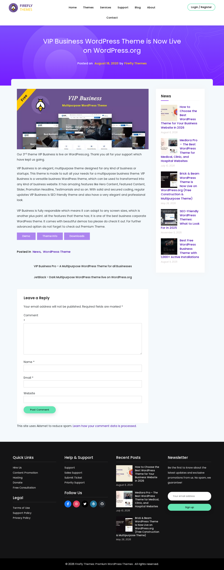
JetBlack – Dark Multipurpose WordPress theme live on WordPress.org (83, 277)
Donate (17, 482)
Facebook (67, 504)
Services (105, 7)
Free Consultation (24, 488)
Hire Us (17, 467)
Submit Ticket (73, 478)
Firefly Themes (135, 63)
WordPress (93, 504)
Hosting (17, 478)
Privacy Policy (22, 518)
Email (28, 378)
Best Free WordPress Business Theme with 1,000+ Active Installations (180, 248)
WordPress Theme (57, 252)
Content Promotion (25, 473)
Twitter (84, 504)
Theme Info (49, 236)
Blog (138, 7)
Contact (112, 18)
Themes (88, 7)
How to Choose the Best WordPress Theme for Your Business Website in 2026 (147, 473)
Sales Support (73, 473)
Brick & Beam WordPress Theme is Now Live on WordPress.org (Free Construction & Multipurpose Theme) (180, 185)
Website (29, 393)
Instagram (76, 504)
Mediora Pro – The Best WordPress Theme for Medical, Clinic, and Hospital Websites (147, 499)
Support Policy (22, 513)
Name (29, 362)
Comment (31, 318)
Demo (26, 236)
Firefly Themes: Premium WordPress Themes (104, 564)
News (37, 252)
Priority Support (74, 482)
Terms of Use (21, 508)
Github (102, 504)
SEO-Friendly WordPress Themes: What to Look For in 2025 (180, 219)
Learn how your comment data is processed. (104, 426)
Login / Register (201, 7)
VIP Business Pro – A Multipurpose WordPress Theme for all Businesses (83, 266)
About (151, 7)
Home (73, 7)
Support (123, 7)
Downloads (77, 236)
